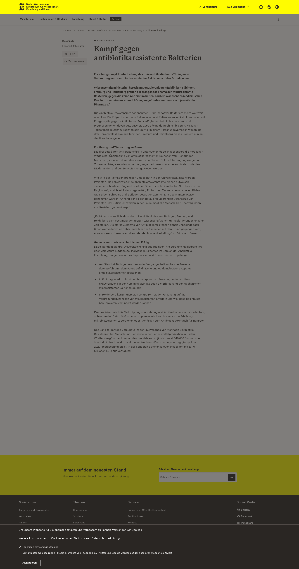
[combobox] (238, 7)
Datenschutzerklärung (106, 538)
